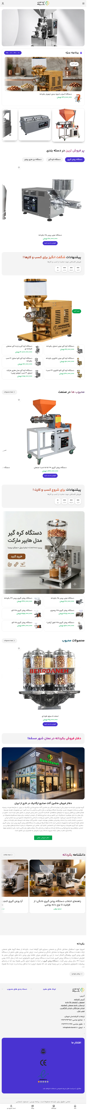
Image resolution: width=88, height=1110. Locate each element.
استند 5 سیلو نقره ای (50, 716)
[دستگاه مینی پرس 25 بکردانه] (50, 198)
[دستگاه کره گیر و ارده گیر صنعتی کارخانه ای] (37, 350)
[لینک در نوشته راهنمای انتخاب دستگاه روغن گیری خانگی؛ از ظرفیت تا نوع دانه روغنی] (57, 878)
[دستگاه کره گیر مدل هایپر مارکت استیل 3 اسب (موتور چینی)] (37, 374)
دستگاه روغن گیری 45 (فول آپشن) (60, 622)
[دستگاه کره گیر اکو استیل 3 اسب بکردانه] (37, 362)
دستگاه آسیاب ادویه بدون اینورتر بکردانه (56, 94)
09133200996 (66, 1024)
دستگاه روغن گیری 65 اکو (22, 622)
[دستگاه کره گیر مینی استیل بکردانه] (79, 350)
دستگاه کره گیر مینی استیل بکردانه (60, 346)
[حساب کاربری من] (3, 3)
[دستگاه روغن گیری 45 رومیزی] (79, 614)
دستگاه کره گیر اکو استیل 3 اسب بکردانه (19, 359)
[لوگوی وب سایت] (43, 3)
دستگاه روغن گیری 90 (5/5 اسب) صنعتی (50, 467)
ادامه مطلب (57, 909)
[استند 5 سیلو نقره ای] (50, 679)
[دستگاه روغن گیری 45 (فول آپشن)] (79, 626)
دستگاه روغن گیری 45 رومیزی (62, 610)
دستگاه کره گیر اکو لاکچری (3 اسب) (60, 370)
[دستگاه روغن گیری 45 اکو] (37, 614)
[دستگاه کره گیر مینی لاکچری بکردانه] (79, 362)
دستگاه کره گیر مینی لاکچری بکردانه (60, 358)
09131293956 (66, 1020)
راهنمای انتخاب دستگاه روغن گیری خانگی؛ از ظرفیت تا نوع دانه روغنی (57, 903)
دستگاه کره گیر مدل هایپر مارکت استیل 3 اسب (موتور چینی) (19, 371)
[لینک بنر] (43, 74)
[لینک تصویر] (78, 990)
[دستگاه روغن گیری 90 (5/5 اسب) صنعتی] (50, 431)
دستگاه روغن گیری (51, 961)
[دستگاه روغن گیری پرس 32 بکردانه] (37, 601)
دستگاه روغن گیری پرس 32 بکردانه (18, 598)
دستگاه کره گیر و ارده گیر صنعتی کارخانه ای (19, 347)
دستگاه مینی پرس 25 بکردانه (50, 235)
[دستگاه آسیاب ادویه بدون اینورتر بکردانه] (77, 98)
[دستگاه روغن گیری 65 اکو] (37, 626)
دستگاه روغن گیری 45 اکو (21, 610)
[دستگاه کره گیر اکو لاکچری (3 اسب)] (79, 374)
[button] (50, 243)
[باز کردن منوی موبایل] (83, 3)
